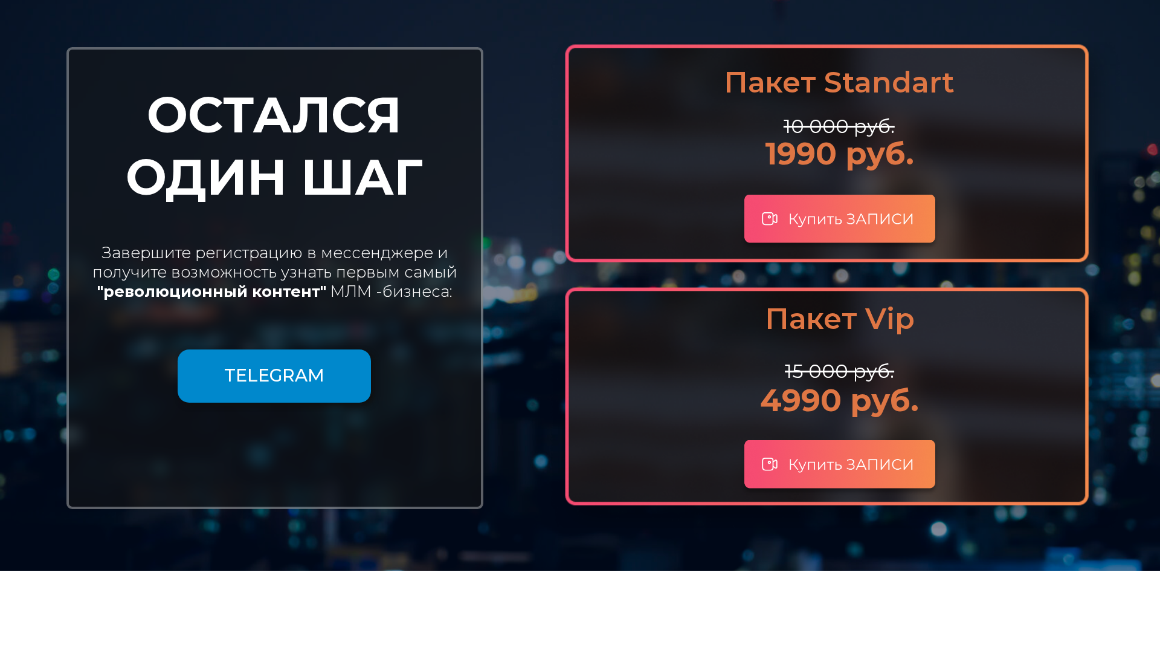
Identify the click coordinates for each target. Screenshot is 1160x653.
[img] (840, 467)
